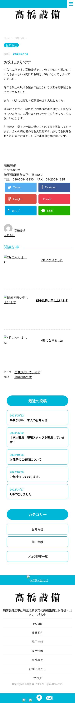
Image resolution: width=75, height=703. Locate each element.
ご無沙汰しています (27, 372)
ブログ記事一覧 (38, 556)
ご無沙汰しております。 (26, 477)
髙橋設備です (23, 377)
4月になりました (52, 340)
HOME (37, 623)
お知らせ (9, 235)
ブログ (37, 678)
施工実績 (37, 542)
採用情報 (37, 651)
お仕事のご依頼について (26, 459)
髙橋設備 (19, 230)
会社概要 (37, 660)
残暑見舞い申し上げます (52, 300)
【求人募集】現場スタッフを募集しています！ (37, 439)
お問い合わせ (37, 669)
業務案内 (37, 633)
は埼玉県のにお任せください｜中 (37, 612)
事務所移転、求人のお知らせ (28, 420)
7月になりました (52, 260)
